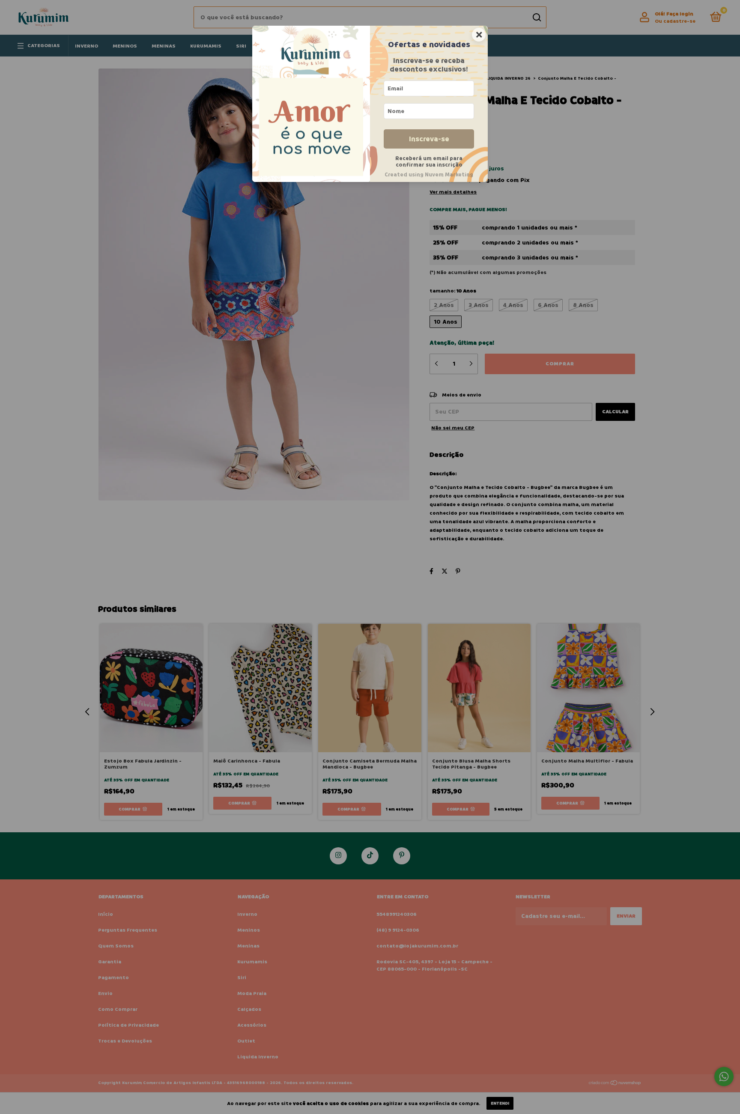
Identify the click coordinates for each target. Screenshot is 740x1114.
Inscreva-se (429, 139)
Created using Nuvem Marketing (429, 175)
